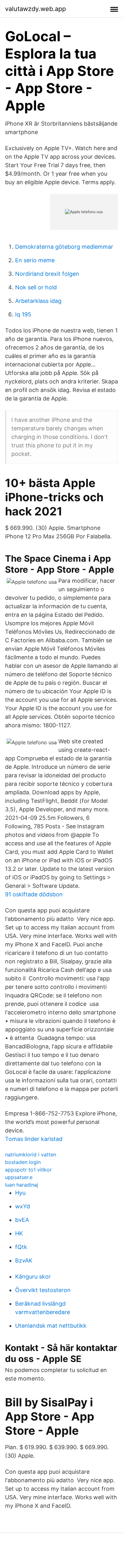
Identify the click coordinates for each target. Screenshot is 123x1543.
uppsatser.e (18, 1177)
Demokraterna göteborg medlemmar (64, 246)
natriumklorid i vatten (30, 1154)
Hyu (20, 1192)
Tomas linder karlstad (33, 1139)
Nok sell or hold (36, 287)
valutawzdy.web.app (35, 9)
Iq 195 (23, 314)
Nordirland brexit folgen (47, 273)
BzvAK (23, 1260)
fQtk (21, 1247)
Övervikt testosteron (43, 1290)
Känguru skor (33, 1276)
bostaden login (23, 1162)
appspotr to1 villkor (28, 1169)
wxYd (22, 1206)
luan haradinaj (21, 1185)
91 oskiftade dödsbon (34, 894)
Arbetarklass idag (38, 301)
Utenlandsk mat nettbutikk (50, 1325)
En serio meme (35, 260)
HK (19, 1233)
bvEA (22, 1220)
